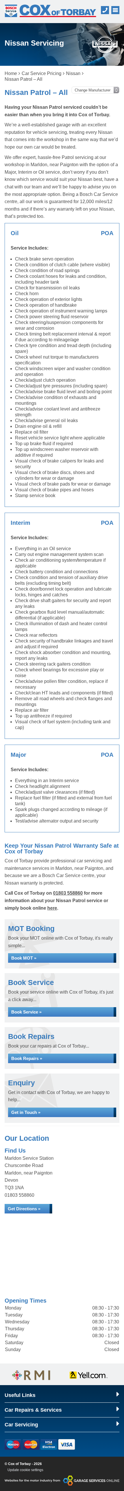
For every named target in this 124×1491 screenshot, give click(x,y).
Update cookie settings (25, 1470)
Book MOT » (23, 958)
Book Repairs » (26, 1058)
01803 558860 (68, 893)
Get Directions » (24, 1208)
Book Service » (26, 1011)
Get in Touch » (25, 1112)
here (52, 908)
